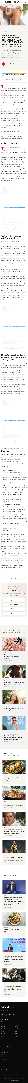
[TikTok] (13, 1014)
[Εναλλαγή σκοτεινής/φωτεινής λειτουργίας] (21, 2)
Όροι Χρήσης (4, 1049)
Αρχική (4, 28)
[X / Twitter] (15, 578)
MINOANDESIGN (16, 1080)
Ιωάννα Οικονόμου (11, 64)
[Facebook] (11, 578)
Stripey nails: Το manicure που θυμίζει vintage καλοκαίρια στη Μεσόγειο (13, 656)
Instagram (15, 604)
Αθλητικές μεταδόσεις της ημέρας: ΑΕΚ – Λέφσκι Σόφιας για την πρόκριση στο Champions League (14, 859)
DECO (2, 1031)
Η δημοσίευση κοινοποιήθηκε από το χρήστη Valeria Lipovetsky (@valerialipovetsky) (14, 441)
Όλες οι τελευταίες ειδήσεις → (11, 755)
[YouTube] (9, 1014)
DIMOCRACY (4, 1072)
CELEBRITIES (18, 1023)
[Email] (19, 578)
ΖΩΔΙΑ (16, 1036)
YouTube (15, 608)
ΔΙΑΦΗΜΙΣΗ (4, 1056)
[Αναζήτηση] (25, 2)
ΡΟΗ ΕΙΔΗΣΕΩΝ (5, 1023)
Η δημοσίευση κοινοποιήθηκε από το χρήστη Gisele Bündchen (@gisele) (14, 228)
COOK (5, 801)
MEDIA (5, 855)
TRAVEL (3, 1033)
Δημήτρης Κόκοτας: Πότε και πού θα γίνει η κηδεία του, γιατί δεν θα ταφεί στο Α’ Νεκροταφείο (14, 831)
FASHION (17, 1028)
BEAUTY (9, 28)
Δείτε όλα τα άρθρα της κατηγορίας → (13, 632)
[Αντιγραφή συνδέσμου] (23, 578)
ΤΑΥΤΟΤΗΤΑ (4, 1044)
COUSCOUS (8, 1007)
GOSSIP (5, 827)
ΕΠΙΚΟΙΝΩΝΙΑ (4, 1059)
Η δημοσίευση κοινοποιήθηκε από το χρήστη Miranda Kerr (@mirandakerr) (14, 347)
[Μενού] (2, 2)
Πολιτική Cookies (6, 1046)
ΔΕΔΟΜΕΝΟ (4, 1069)
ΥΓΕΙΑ (16, 1031)
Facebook (15, 600)
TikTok (15, 613)
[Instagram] (6, 1014)
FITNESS (17, 1033)
